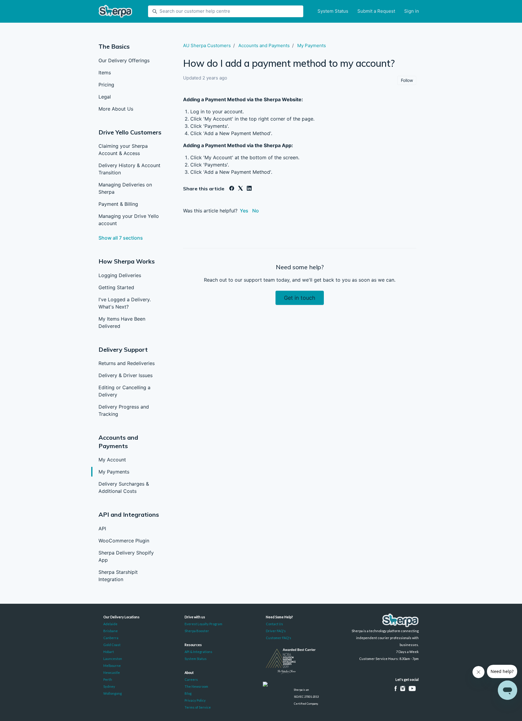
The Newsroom (196, 686)
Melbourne (112, 666)
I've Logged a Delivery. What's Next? (124, 303)
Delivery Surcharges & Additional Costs (123, 487)
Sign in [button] (411, 11)
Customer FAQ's (278, 638)
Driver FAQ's (276, 631)
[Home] (115, 11)
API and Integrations (128, 514)
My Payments (113, 472)
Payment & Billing (118, 204)
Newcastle (111, 672)
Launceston (112, 659)
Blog (188, 693)
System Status (332, 11)
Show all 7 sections (120, 238)
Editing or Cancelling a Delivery (124, 391)
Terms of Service (198, 707)
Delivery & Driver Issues (125, 375)
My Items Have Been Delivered (121, 322)
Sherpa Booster (197, 631)
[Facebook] (231, 189)
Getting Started (116, 287)
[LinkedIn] (249, 189)
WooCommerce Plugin (123, 541)
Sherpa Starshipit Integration (118, 575)
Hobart (108, 652)
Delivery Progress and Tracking (123, 410)
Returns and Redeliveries (126, 363)
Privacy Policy (195, 700)
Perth (107, 679)
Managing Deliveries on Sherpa (125, 188)
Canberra (110, 638)
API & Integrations (198, 652)
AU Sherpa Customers (207, 45)
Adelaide (110, 624)
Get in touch (299, 298)
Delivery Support (123, 349)
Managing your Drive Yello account (128, 219)
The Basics (114, 46)
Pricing (106, 85)
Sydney (109, 686)
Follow (407, 80)
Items (104, 73)
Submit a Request (376, 11)
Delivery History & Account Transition (129, 169)
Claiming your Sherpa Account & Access (123, 149)
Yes (244, 211)
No (255, 211)
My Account (112, 460)
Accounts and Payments (264, 45)
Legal (104, 97)
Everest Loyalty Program (203, 624)
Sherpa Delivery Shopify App (126, 556)
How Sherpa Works (126, 261)
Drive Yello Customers (129, 132)
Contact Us (274, 624)
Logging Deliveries (119, 275)
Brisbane (110, 631)
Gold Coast (112, 645)
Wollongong (112, 693)
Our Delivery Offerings (124, 60)
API (102, 528)
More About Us (115, 109)
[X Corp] (240, 189)
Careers (191, 679)
